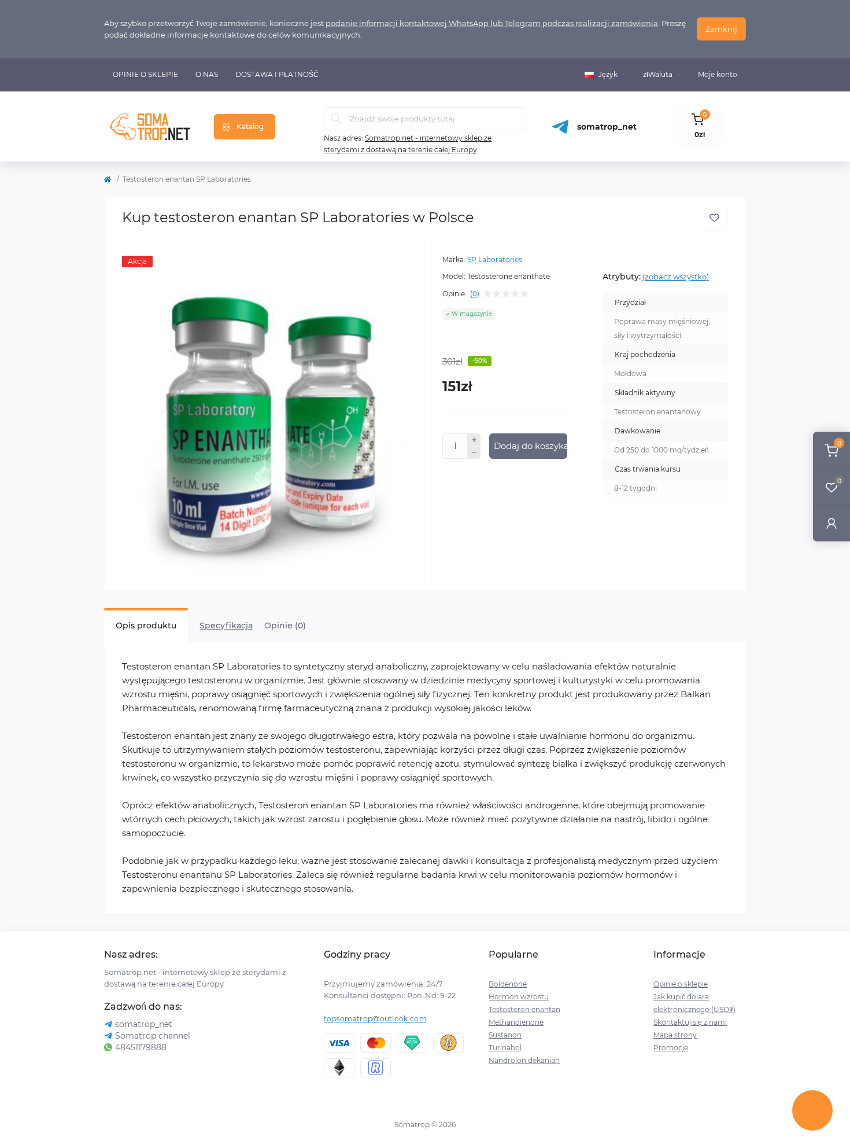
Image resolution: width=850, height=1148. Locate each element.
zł (657, 74)
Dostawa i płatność (277, 74)
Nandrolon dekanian (524, 1060)
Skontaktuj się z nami (690, 1022)
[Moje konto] (831, 523)
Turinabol (505, 1047)
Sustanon (505, 1035)
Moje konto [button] (717, 74)
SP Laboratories (494, 259)
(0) (474, 294)
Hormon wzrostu (519, 996)
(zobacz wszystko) (675, 276)
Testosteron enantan (524, 1009)
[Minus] (474, 453)
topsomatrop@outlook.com (375, 1018)
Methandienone (516, 1022)
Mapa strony (675, 1035)
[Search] (336, 118)
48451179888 (141, 1047)
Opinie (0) (285, 625)
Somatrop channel (152, 1036)
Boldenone (508, 984)
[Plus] (474, 439)
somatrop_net (607, 127)
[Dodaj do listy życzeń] (714, 218)
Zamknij (721, 29)
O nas (206, 74)
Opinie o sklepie (145, 74)
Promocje (670, 1047)
